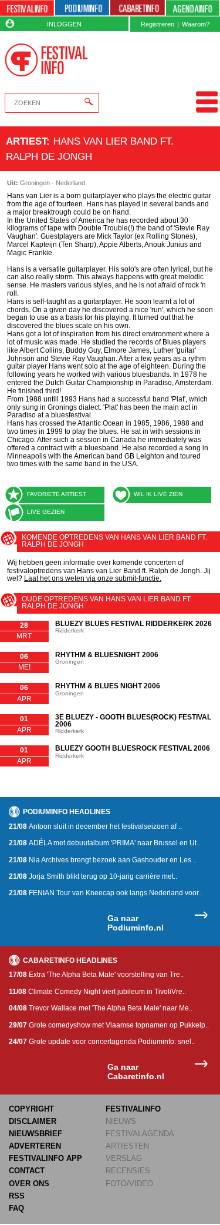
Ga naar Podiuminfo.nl (135, 923)
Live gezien (46, 511)
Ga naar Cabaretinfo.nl (135, 1072)
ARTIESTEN (127, 1146)
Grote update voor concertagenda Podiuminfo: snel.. (102, 1041)
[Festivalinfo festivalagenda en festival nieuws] (27, 8)
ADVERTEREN (35, 1146)
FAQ (16, 1208)
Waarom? (195, 24)
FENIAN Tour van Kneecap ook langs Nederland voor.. (105, 893)
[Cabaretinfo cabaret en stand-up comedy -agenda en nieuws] (137, 8)
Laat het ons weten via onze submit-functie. (92, 578)
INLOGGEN (64, 24)
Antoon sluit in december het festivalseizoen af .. (95, 826)
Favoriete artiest (56, 494)
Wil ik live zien (158, 494)
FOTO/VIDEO (129, 1183)
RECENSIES (128, 1170)
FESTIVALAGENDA (140, 1133)
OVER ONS (29, 1183)
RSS (17, 1195)
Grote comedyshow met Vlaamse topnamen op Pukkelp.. (109, 1025)
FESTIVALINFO (133, 1108)
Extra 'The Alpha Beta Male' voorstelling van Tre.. (96, 974)
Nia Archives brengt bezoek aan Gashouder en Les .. (103, 860)
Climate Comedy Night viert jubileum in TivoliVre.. (97, 992)
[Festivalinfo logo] (47, 59)
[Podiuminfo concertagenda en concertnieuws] (82, 8)
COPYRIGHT (31, 1108)
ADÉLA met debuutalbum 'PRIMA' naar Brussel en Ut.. (104, 843)
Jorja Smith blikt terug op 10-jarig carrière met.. (93, 876)
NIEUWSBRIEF (35, 1133)
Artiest (26, 141)
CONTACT (27, 1170)
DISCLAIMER (32, 1121)
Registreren (157, 24)
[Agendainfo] (193, 8)
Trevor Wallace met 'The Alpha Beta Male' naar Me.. (100, 1008)
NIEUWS (121, 1121)
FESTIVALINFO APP (45, 1158)
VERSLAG (124, 1158)
